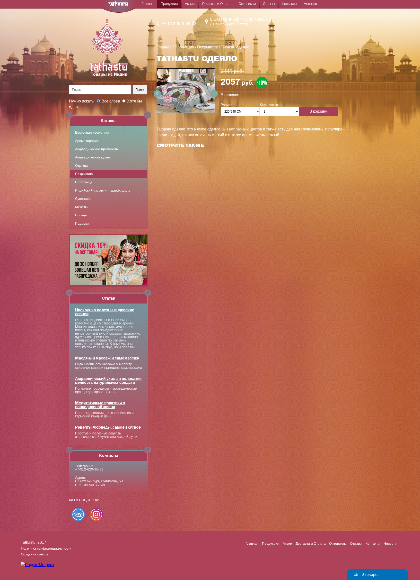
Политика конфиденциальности (46, 548)
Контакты (289, 4)
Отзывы (269, 4)
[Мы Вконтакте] (78, 514)
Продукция (169, 4)
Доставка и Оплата (216, 4)
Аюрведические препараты (97, 149)
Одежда (81, 165)
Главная (147, 4)
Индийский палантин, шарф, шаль (102, 190)
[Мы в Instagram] (96, 514)
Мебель (81, 207)
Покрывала (84, 174)
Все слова (111, 101)
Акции (190, 4)
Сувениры (83, 199)
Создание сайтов (34, 554)
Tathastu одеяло (235, 47)
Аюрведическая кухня (92, 157)
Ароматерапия (87, 141)
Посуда (81, 215)
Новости (310, 4)
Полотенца (84, 182)
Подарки (82, 223)
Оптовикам (247, 4)
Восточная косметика (92, 132)
